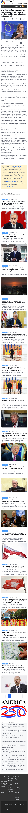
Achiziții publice (10, 785)
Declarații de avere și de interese (4, 785)
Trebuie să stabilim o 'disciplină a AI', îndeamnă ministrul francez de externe (13, 666)
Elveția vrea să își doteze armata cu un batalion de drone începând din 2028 (13, 567)
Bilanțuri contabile (10, 781)
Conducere (3, 779)
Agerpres (9, 804)
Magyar (19, 3)
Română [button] (13, 807)
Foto (12, 6)
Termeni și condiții (17, 788)
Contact (3, 792)
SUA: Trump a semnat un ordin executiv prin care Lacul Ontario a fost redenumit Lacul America (14, 435)
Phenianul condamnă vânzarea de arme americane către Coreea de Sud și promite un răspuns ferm (14, 741)
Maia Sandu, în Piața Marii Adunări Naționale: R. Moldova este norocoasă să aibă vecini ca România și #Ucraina (13, 369)
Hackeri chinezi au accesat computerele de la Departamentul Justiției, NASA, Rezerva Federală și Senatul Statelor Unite (13, 765)
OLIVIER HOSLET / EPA (11, 41)
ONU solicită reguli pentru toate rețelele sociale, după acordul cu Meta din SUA (13, 500)
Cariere (2, 790)
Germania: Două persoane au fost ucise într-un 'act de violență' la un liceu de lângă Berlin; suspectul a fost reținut (14, 601)
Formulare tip (10, 792)
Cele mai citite (8, 722)
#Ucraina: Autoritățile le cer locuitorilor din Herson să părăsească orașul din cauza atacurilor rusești (14, 269)
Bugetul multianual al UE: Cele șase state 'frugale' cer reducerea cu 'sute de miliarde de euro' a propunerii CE (14, 634)
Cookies (20, 809)
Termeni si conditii (11, 809)
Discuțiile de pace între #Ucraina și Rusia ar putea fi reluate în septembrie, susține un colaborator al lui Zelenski (13, 751)
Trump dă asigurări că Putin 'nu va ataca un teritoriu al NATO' (14, 401)
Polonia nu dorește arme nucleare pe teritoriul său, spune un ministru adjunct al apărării (14, 534)
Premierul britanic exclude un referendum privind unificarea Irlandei (13, 235)
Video (16, 6)
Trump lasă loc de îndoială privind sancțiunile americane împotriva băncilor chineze (13, 302)
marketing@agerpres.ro (7, 186)
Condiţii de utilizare (11, 181)
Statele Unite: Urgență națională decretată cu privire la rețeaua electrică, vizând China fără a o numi (13, 726)
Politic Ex (6, 39)
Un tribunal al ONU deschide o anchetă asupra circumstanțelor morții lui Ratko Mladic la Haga (13, 468)
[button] (25, 6)
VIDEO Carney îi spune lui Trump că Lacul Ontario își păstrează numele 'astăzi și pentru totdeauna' (13, 203)
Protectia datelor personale (17, 783)
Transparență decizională (11, 777)
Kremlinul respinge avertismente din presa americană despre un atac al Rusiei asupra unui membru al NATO (14, 732)
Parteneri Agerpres (17, 798)
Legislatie (3, 776)
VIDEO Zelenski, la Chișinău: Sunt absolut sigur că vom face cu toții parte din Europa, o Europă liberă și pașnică (14, 335)
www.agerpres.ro (17, 166)
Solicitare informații (10, 788)
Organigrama (4, 781)
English (24, 3)
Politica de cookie (17, 793)
